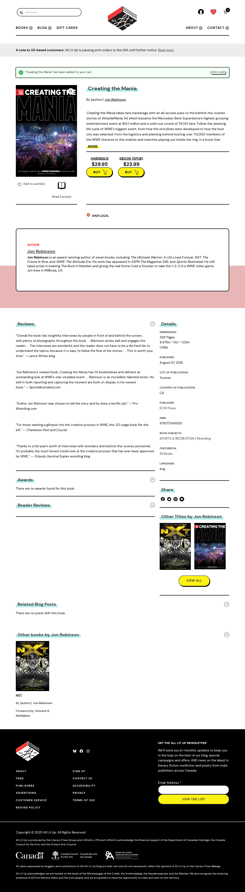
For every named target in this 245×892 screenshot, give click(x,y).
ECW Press (168, 408)
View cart (218, 72)
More (93, 146)
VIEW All (194, 580)
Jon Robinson (115, 99)
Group (216, 866)
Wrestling (204, 438)
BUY (96, 172)
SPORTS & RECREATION (177, 438)
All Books (166, 454)
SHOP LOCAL (100, 215)
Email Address (169, 783)
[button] (71, 91)
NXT (19, 695)
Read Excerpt (61, 197)
